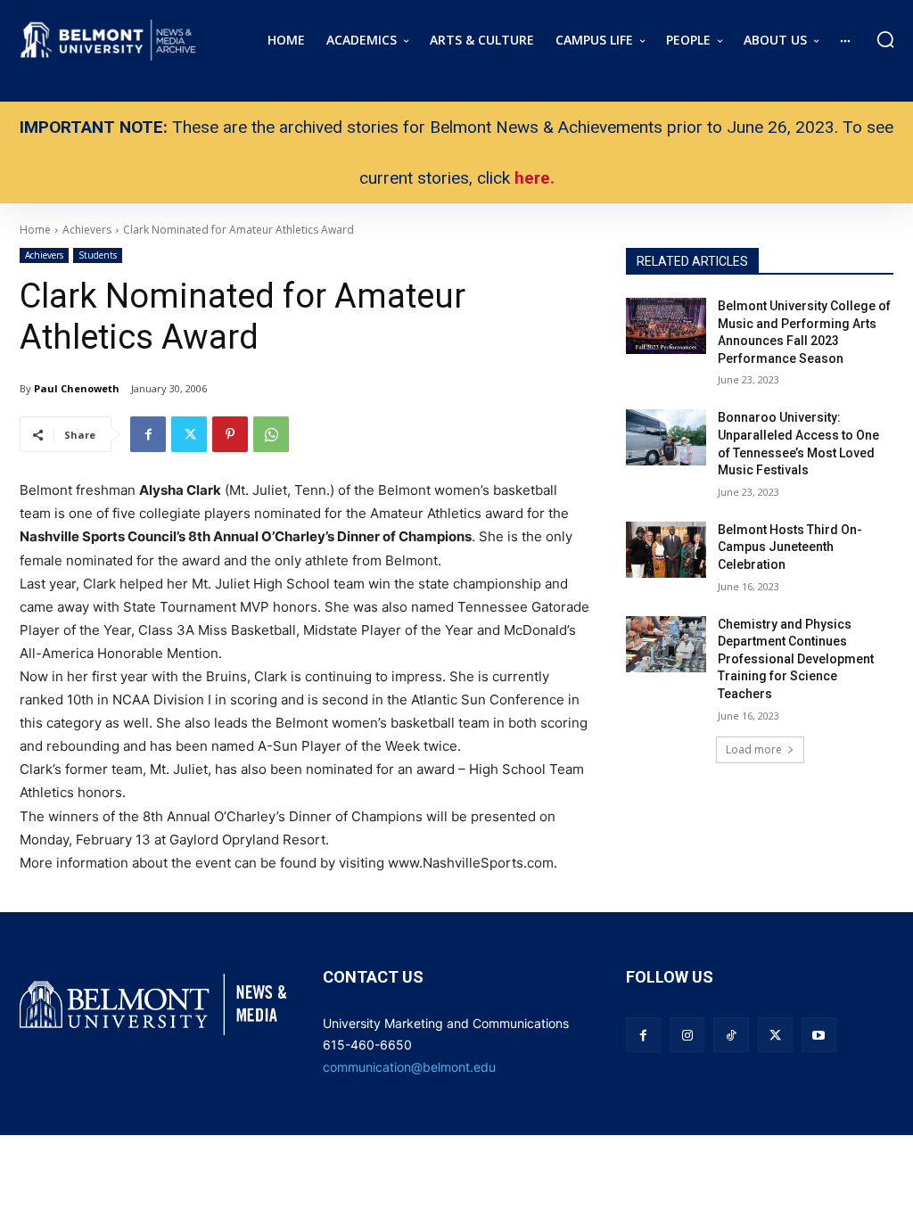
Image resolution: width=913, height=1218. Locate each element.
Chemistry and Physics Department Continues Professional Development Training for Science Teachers (796, 659)
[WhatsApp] (271, 434)
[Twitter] (189, 434)
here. (534, 178)
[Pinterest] (230, 434)
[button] (885, 39)
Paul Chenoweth (76, 388)
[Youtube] (819, 1034)
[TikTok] (730, 1034)
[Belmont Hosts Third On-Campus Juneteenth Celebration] (666, 550)
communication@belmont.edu (409, 1066)
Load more (754, 749)
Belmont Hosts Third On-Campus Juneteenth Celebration (790, 547)
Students (97, 255)
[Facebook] (148, 434)
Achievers (44, 255)
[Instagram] (687, 1034)
